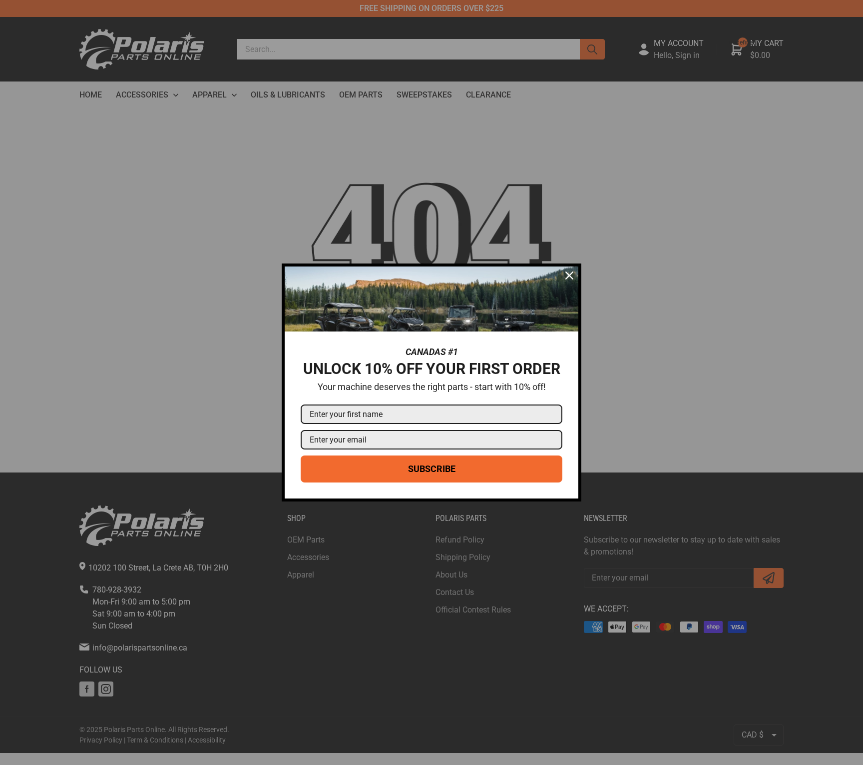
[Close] (569, 276)
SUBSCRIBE (431, 469)
